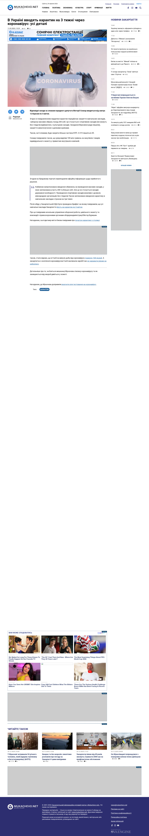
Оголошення (82, 12)
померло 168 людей (93, 258)
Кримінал (99, 8)
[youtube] (136, 8)
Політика (56, 8)
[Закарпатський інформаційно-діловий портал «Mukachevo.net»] (23, 8)
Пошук (140, 8)
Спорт (89, 8)
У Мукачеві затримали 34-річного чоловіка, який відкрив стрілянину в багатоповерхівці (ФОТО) (22, 756)
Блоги (74, 12)
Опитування (94, 12)
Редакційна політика (119, 817)
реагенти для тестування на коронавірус (79, 284)
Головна (45, 8)
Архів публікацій (117, 821)
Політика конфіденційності (121, 813)
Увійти (138, 4)
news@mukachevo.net (119, 805)
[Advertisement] (68, 161)
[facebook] (128, 8)
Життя (108, 8)
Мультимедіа (64, 12)
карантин (44, 289)
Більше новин (126, 165)
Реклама (116, 4)
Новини (45, 12)
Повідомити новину (127, 4)
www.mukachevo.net (79, 812)
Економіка (67, 8)
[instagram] (132, 8)
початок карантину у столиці (87, 220)
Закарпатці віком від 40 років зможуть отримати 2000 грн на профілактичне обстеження (90, 756)
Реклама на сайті (117, 809)
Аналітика (53, 12)
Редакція (108, 4)
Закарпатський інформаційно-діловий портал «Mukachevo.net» (76, 805)
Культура (79, 8)
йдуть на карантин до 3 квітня (69, 207)
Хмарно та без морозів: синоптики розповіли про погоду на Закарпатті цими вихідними (56, 756)
